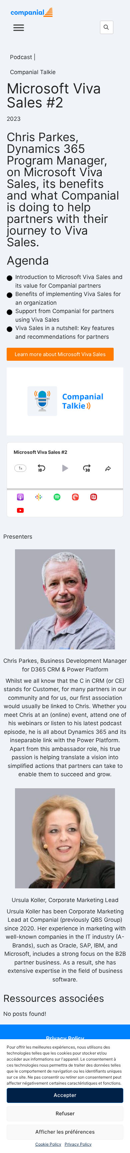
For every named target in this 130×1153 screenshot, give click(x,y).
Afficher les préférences (65, 1132)
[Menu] (18, 27)
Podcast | (23, 57)
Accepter (65, 1095)
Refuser (65, 1113)
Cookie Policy (48, 1144)
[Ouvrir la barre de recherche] (108, 28)
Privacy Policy (78, 1144)
